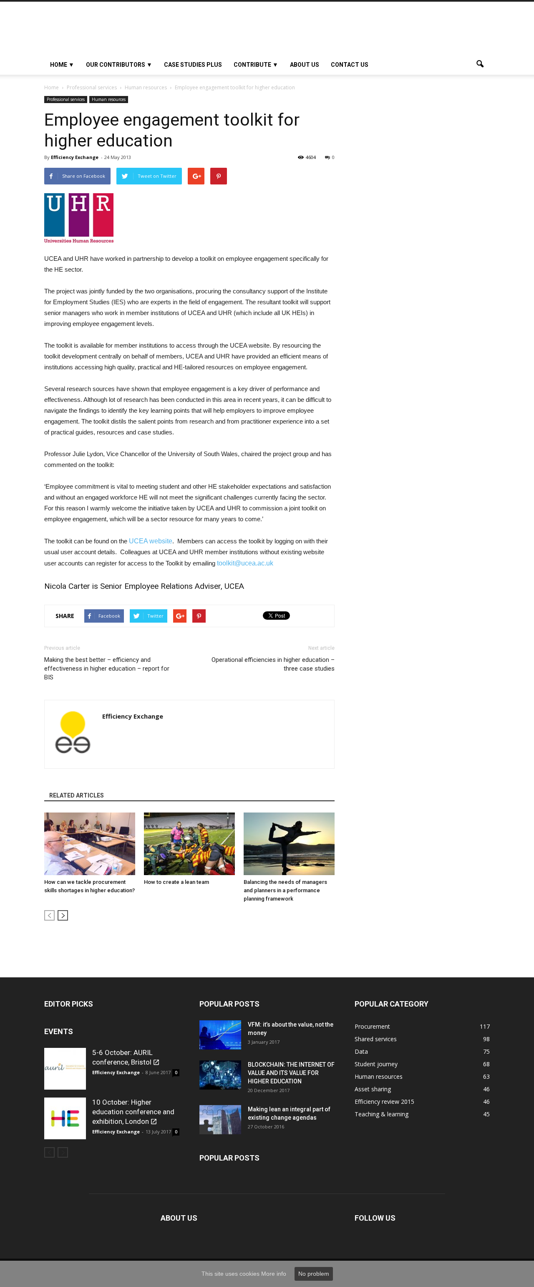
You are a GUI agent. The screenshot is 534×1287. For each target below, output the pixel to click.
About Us (304, 64)
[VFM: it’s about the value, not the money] (220, 1035)
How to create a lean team (176, 882)
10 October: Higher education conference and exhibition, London (133, 1111)
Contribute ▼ (256, 64)
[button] (480, 65)
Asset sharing (373, 1089)
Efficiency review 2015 (384, 1101)
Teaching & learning (381, 1114)
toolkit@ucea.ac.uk (245, 563)
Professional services (66, 99)
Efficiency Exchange (74, 157)
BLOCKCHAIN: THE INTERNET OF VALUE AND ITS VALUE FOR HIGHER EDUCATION (291, 1073)
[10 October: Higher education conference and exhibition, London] (65, 1118)
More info (273, 1273)
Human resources (109, 99)
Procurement (372, 1026)
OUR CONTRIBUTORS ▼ (119, 64)
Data (361, 1051)
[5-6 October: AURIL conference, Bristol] (65, 1069)
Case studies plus (193, 64)
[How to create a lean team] (189, 844)
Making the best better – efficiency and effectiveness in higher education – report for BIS (106, 668)
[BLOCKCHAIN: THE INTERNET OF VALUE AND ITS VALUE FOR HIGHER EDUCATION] (220, 1075)
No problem (313, 1273)
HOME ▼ (62, 64)
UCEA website (150, 541)
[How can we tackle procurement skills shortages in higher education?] (89, 844)
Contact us (349, 64)
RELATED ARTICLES (76, 795)
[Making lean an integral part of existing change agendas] (220, 1119)
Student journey (376, 1064)
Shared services (376, 1039)
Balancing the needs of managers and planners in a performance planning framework (285, 890)
